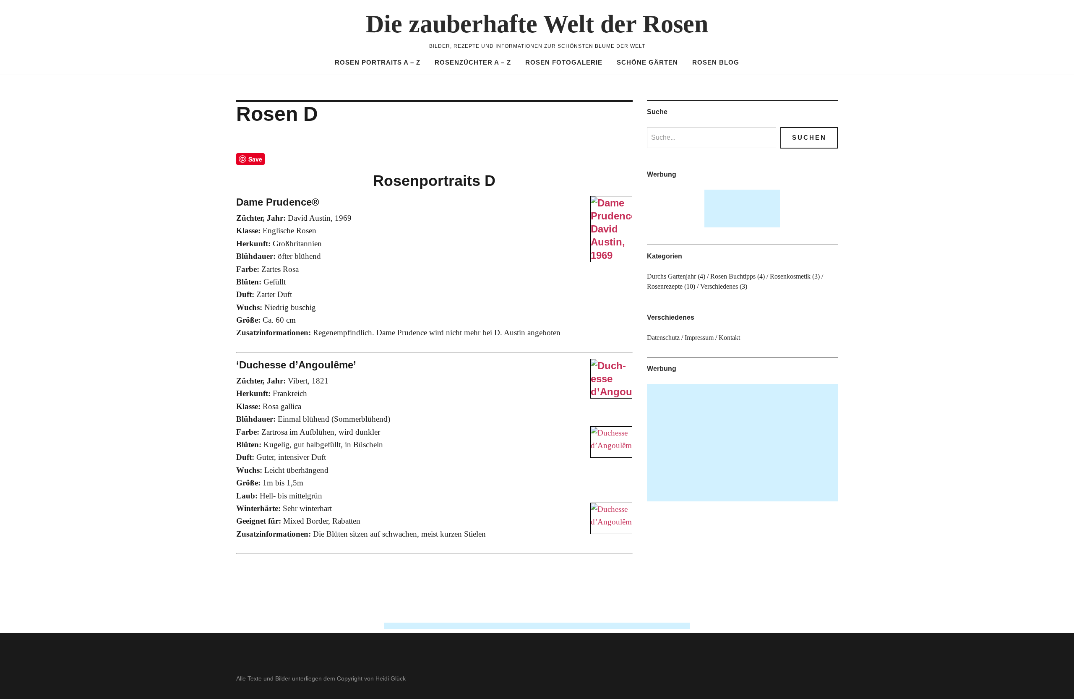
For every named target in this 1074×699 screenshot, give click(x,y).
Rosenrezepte (665, 286)
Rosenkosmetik (790, 276)
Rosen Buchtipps (733, 276)
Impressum (699, 337)
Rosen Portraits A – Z (377, 62)
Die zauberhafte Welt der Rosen (537, 24)
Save (255, 159)
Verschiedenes (719, 286)
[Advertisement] (743, 208)
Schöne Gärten (647, 62)
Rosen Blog (715, 62)
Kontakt (729, 337)
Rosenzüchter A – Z (473, 62)
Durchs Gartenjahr (671, 276)
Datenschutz (663, 337)
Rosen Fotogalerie (563, 62)
